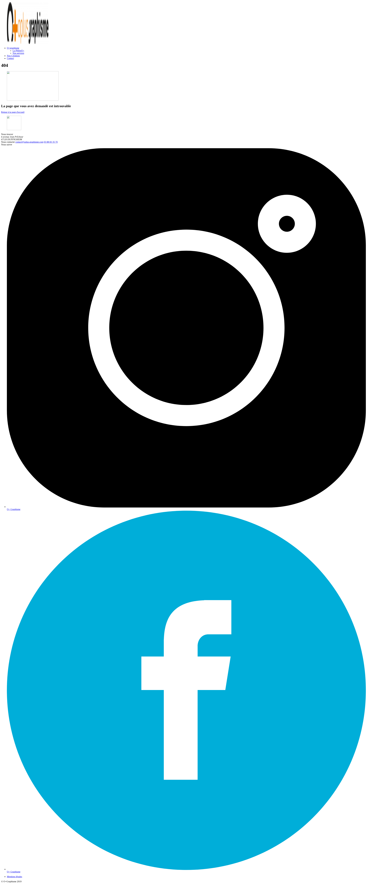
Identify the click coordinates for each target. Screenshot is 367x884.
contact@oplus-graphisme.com (29, 142)
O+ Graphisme (13, 509)
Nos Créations (13, 56)
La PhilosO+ (18, 50)
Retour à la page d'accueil (12, 112)
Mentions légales (14, 876)
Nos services (18, 53)
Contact (10, 58)
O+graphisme (13, 48)
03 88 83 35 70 (51, 142)
